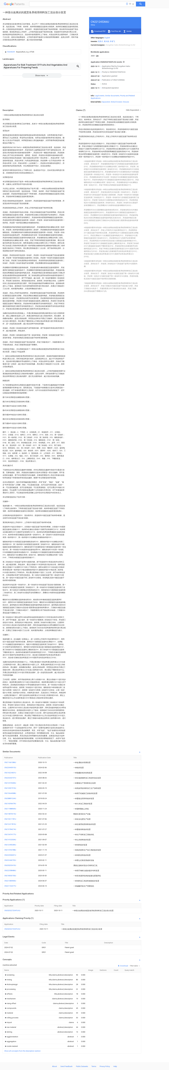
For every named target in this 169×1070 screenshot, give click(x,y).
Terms (93, 1066)
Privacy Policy (105, 1066)
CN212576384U (10, 783)
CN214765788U (10, 850)
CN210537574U (10, 788)
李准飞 (112, 41)
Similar (129, 31)
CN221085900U (10, 881)
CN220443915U (10, 768)
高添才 (100, 41)
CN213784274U (10, 829)
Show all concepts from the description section (22, 1051)
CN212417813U (10, 824)
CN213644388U (10, 793)
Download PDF (100, 31)
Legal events (99, 96)
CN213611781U (10, 819)
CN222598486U (10, 870)
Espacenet (106, 102)
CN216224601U (10, 773)
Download (124, 966)
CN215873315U (10, 814)
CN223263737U (10, 778)
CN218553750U (10, 876)
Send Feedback (66, 1066)
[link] (19, 52)
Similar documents (112, 96)
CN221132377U (10, 886)
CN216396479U (10, 804)
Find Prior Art (116, 31)
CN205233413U (10, 865)
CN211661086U (10, 762)
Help (115, 1066)
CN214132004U (10, 840)
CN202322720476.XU (12, 910)
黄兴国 (106, 41)
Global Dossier (116, 102)
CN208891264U (10, 798)
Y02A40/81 (11, 52)
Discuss (126, 102)
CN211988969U (10, 809)
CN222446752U (10, 860)
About (54, 1066)
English (107, 38)
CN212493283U (10, 845)
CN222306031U (10, 855)
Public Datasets (82, 1066)
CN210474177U (10, 834)
